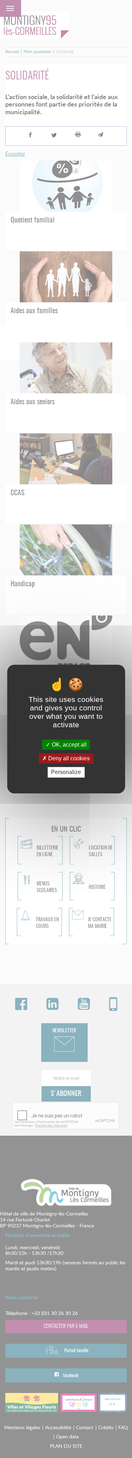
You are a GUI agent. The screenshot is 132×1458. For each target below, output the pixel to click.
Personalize (66, 772)
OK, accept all (68, 745)
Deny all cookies (68, 758)
